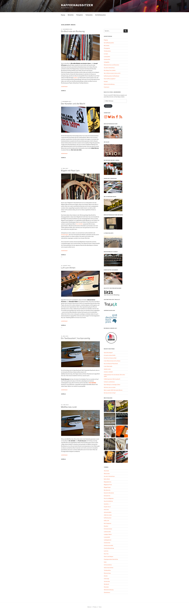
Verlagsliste (106, 62)
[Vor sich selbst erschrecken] (110, 457)
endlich (76, 77)
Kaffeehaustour (107, 517)
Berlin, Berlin (107, 479)
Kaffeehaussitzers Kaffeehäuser (111, 76)
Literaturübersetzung (109, 548)
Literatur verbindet (108, 371)
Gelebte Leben (107, 369)
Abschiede (106, 470)
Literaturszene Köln (108, 545)
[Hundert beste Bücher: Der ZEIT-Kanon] (110, 432)
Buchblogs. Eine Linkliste (110, 70)
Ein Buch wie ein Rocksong (73, 31)
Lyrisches (106, 551)
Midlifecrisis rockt (69, 407)
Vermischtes (107, 581)
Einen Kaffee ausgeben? (109, 78)
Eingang (63, 15)
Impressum (106, 87)
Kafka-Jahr (106, 520)
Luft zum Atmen (68, 268)
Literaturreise (107, 542)
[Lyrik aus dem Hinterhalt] (122, 419)
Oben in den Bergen (108, 556)
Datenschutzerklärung (109, 84)
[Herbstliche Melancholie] (110, 406)
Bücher (89, 607)
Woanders (106, 587)
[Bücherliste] (110, 419)
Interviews (106, 509)
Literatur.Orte (107, 59)
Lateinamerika (107, 531)
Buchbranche (107, 490)
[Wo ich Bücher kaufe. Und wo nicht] (122, 406)
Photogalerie (79, 15)
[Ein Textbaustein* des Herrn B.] (122, 432)
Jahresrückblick (107, 512)
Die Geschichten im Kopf (109, 392)
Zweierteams (107, 592)
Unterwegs (106, 578)
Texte (100, 607)
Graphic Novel (107, 506)
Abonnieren (108, 106)
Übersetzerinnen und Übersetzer (111, 64)
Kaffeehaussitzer (77, 5)
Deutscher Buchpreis (109, 492)
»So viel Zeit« (79, 224)
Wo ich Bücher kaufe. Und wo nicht (112, 73)
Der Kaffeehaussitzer (100, 15)
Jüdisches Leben (108, 515)
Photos (95, 607)
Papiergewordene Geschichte (111, 559)
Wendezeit (106, 584)
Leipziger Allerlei (108, 534)
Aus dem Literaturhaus (109, 67)
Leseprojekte (107, 56)
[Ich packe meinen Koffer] (122, 457)
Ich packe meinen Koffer (109, 355)
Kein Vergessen (107, 523)
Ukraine (106, 575)
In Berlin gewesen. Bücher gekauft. (112, 379)
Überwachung (107, 573)
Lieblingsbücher (107, 540)
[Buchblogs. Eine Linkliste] (110, 444)
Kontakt (106, 81)
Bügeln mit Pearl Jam (70, 170)
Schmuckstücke (108, 564)
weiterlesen (64, 86)
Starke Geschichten (108, 567)
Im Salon (106, 53)
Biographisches (107, 481)
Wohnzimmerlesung (108, 589)
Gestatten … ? (107, 504)
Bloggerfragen (107, 487)
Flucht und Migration (109, 498)
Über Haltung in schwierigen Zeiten (112, 384)
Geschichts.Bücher (108, 501)
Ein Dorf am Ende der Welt (110, 358)
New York (106, 553)
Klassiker (106, 526)
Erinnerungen (64, 234)
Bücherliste (71, 15)
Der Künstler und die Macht (73, 103)
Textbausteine (89, 15)
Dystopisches (107, 495)
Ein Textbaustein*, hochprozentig (75, 338)
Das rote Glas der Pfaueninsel (111, 363)
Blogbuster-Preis (108, 484)
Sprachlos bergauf (108, 352)
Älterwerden (107, 473)
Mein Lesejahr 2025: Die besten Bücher (113, 390)
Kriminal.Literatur (108, 528)
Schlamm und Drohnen (109, 381)
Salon (105, 562)
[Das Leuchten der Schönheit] (122, 444)
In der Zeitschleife (108, 366)
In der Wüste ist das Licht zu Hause (112, 360)
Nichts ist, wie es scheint (109, 387)
